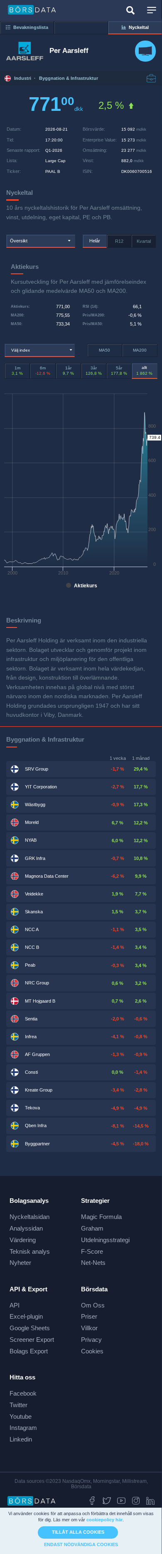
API (15, 1305)
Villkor (89, 1327)
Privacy (91, 1339)
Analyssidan (26, 1228)
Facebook (23, 1393)
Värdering (23, 1239)
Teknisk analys (30, 1251)
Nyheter (20, 1262)
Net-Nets (93, 1262)
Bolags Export (29, 1351)
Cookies (92, 1351)
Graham (92, 1228)
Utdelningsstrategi (105, 1239)
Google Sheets (30, 1327)
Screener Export (32, 1339)
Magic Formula (101, 1216)
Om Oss (93, 1305)
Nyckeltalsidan (29, 1216)
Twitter (18, 1404)
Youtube (21, 1416)
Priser (89, 1316)
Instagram (23, 1427)
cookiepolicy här (104, 1519)
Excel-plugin (26, 1316)
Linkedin (21, 1439)
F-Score (92, 1251)
